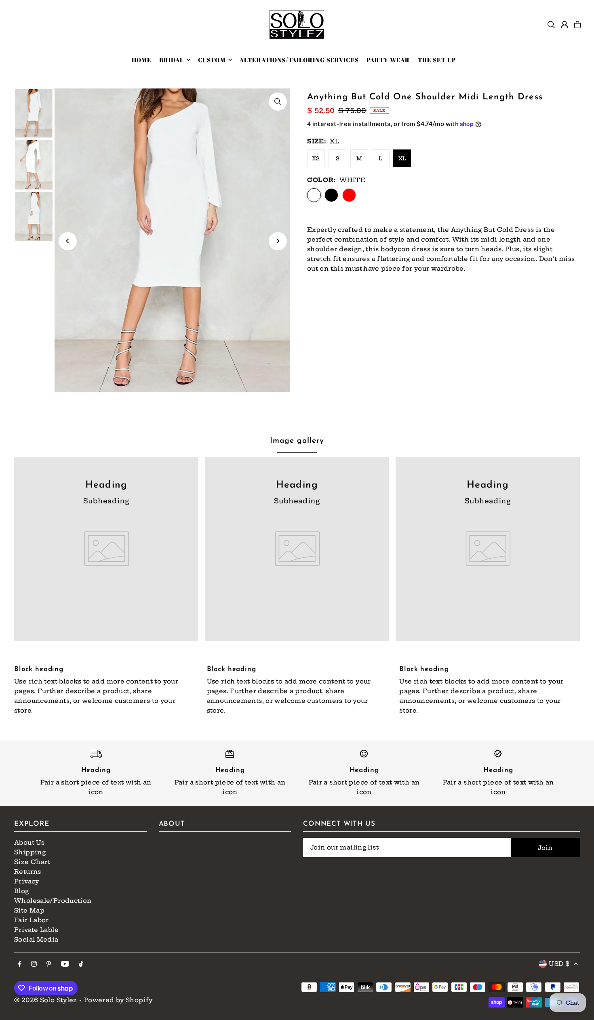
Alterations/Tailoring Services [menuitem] (299, 60)
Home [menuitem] (142, 60)
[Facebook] (19, 964)
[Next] (278, 241)
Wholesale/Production (53, 900)
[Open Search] (551, 24)
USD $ (559, 963)
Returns (27, 871)
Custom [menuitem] (212, 60)
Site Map (29, 910)
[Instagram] (34, 964)
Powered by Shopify (118, 1000)
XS (316, 158)
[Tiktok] (81, 964)
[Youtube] (65, 964)
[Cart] (577, 24)
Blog (21, 891)
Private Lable (36, 930)
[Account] (564, 24)
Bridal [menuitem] (171, 60)
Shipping (30, 852)
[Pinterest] (48, 964)
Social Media (36, 939)
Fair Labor (31, 920)
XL (402, 158)
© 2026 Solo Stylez (45, 1000)
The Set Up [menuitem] (437, 60)
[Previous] (68, 241)
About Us (29, 842)
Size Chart (32, 862)
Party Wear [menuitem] (388, 60)
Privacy (26, 881)
